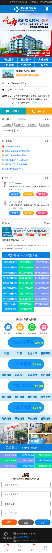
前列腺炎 (6, 397)
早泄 (19, 353)
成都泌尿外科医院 (42, 263)
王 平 (11, 183)
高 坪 (11, 202)
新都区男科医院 (10, 288)
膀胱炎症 (45, 418)
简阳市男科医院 (10, 267)
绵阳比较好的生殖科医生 (14, 155)
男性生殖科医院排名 (45, 466)
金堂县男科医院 (42, 278)
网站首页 (9, 59)
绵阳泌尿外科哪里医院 (45, 461)
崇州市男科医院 (26, 267)
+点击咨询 (38, 343)
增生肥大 (45, 397)
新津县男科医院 (42, 273)
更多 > (47, 119)
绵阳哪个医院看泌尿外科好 (15, 164)
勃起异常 (32, 353)
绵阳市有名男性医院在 (45, 456)
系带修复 (45, 375)
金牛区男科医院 (42, 294)
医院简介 (26, 59)
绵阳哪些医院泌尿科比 (10, 466)
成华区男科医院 (10, 294)
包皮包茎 (6, 375)
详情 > (34, 103)
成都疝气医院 (10, 304)
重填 (26, 523)
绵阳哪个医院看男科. (13, 169)
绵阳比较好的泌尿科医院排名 (16, 151)
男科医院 (26, 65)
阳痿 (6, 353)
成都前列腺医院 (42, 304)
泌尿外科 (19, 125)
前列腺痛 (19, 397)
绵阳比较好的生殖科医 (28, 461)
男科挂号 (43, 59)
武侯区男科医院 (42, 299)
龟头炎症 (6, 418)
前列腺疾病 (23, 385)
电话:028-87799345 (23, 537)
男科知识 (9, 65)
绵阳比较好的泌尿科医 (10, 461)
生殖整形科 (32, 125)
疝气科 (19, 130)
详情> (20, 189)
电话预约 (9, 522)
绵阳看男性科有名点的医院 (15, 160)
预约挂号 (42, 194)
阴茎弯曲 (32, 375)
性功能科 (7, 125)
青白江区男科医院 (26, 289)
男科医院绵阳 (10, 455)
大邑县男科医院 (26, 278)
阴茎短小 (19, 375)
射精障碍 (45, 353)
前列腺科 (7, 130)
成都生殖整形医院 (10, 263)
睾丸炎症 (32, 418)
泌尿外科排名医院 (11, 146)
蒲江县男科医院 (10, 278)
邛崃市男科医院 (42, 267)
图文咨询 (28, 194)
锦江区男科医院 (26, 299)
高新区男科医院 (26, 294)
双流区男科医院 (26, 283)
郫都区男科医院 (10, 283)
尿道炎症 (19, 418)
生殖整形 (23, 363)
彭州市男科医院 (10, 273)
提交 (43, 523)
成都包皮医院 (26, 304)
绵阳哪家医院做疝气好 (13, 240)
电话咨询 (14, 194)
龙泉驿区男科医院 (42, 289)
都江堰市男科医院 (26, 273)
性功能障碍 (23, 342)
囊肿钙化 (32, 397)
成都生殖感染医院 (26, 263)
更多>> (47, 223)
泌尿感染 (23, 407)
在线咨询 (43, 65)
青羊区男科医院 (10, 299)
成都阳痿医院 (26, 309)
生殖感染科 (44, 125)
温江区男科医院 (42, 283)
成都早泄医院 (10, 309)
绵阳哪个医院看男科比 (28, 466)
